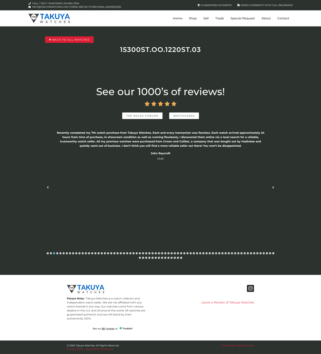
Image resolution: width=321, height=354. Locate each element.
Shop (193, 18)
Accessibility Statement (99, 348)
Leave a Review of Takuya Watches (227, 302)
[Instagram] (250, 288)
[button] (48, 253)
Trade (219, 18)
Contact (283, 18)
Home (177, 18)
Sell (206, 18)
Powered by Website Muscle (237, 345)
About (266, 18)
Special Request (243, 18)
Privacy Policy (75, 348)
